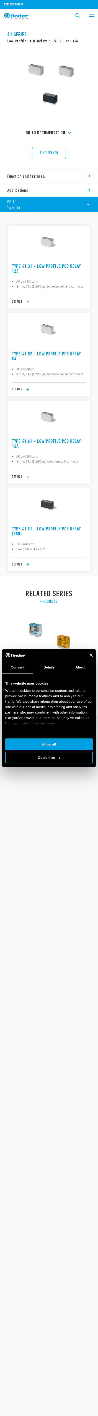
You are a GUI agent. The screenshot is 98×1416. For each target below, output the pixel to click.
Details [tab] (49, 667)
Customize (46, 758)
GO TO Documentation (45, 132)
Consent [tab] (17, 667)
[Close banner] (91, 655)
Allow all (49, 744)
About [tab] (80, 667)
